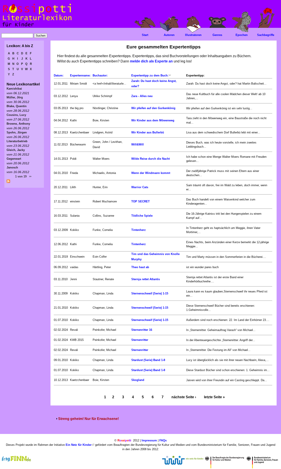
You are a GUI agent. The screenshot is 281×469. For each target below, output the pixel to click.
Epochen (242, 35)
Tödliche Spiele (142, 215)
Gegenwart (14, 158)
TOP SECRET (140, 201)
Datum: (58, 75)
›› (30, 176)
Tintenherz (138, 230)
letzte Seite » (214, 397)
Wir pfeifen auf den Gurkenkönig (153, 108)
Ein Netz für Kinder (79, 444)
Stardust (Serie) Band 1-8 (148, 360)
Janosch (12, 167)
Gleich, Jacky (16, 150)
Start (145, 35)
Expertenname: (80, 75)
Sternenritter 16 (141, 329)
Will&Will (137, 144)
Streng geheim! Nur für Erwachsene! (88, 419)
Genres (217, 35)
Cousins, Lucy (16, 115)
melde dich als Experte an (151, 61)
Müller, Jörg (15, 97)
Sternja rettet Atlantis (145, 279)
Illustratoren (193, 35)
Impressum (149, 440)
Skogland (137, 380)
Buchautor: (100, 75)
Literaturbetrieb (17, 141)
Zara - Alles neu (142, 96)
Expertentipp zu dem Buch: (149, 75)
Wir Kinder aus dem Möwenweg (152, 120)
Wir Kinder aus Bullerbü (147, 132)
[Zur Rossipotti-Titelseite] (36, 26)
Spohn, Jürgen (17, 132)
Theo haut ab (140, 267)
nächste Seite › (183, 397)
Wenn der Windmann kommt (150, 173)
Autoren (169, 35)
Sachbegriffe (265, 35)
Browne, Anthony (18, 123)
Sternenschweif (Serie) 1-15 (149, 293)
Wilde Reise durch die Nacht (150, 158)
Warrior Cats (139, 187)
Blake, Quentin (17, 106)
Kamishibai (14, 88)
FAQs (163, 440)
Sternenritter (139, 340)
